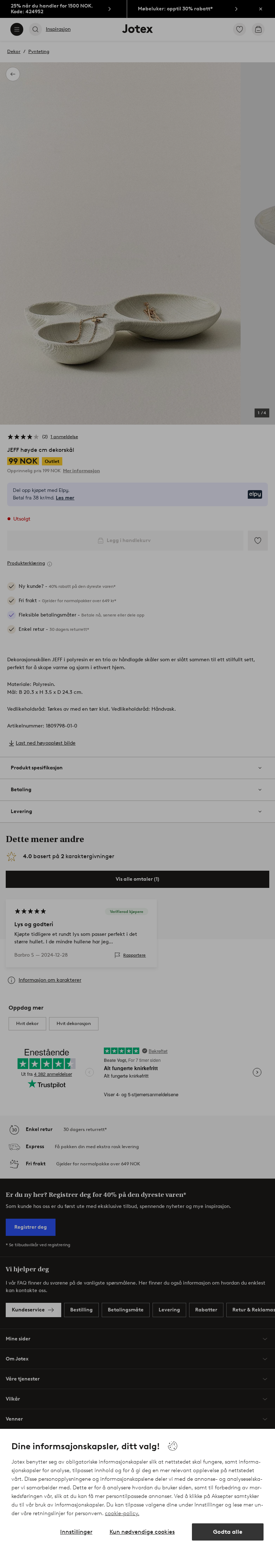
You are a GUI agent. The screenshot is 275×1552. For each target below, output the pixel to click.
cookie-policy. (122, 1513)
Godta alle (227, 1531)
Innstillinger (76, 1531)
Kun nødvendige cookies (142, 1531)
